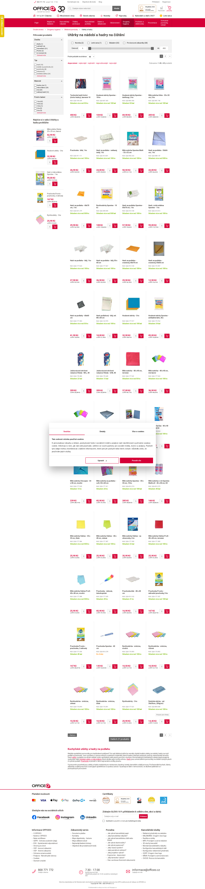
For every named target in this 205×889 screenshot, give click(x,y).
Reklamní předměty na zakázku (154, 833)
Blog (100, 2)
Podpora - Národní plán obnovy (44, 856)
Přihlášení (155, 2)
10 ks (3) (40, 104)
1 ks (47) (40, 101)
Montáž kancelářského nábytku (154, 846)
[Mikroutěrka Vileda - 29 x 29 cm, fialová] (40, 135)
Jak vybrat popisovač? (115, 845)
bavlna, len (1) (41, 85)
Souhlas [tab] (66, 431)
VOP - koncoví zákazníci (42, 848)
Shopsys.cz (113, 887)
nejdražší (91, 63)
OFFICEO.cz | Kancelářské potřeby (49, 9)
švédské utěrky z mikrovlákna (90, 759)
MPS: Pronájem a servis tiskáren (155, 841)
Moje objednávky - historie (82, 838)
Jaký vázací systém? (115, 848)
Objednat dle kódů (89, 2)
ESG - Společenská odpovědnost (45, 843)
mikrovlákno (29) (42, 87)
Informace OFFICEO (41, 830)
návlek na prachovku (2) (45, 67)
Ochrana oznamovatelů (42, 853)
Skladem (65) (114, 43)
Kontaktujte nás (73, 2)
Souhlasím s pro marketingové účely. (123, 821)
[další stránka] (170, 56)
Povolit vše (136, 461)
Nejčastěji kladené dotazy (81, 843)
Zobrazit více (41, 55)
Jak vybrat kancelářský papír (118, 833)
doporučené (72, 63)
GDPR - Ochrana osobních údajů (45, 841)
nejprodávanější (102, 63)
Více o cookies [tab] (138, 431)
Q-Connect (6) (41, 53)
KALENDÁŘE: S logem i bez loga (154, 836)
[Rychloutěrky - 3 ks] (40, 219)
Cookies (36, 858)
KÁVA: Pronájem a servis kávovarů (155, 856)
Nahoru (72, 735)
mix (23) (39, 90)
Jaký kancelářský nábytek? (117, 836)
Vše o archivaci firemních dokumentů (121, 860)
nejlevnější (82, 63)
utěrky (74, 757)
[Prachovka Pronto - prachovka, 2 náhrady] (40, 198)
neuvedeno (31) (42, 48)
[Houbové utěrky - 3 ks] (40, 154)
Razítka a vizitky (149, 838)
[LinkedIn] (90, 816)
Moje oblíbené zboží (79, 841)
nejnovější (112, 63)
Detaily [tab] (102, 431)
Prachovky (85, 761)
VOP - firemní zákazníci (42, 851)
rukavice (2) (41, 71)
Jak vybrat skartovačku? (116, 843)
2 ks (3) (39, 108)
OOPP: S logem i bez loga (152, 853)
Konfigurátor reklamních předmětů (156, 851)
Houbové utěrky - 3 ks (55, 151)
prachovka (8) (41, 69)
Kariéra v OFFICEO (40, 836)
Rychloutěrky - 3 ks (54, 215)
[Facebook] (43, 816)
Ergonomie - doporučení (116, 855)
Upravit (101, 461)
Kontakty (75, 836)
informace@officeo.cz (146, 870)
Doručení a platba (78, 833)
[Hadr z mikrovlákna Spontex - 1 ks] (40, 178)
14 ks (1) (40, 106)
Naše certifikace (39, 838)
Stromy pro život (39, 846)
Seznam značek (39, 861)
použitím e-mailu (119, 821)
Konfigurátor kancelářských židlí (154, 848)
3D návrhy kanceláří (150, 843)
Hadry (129, 759)
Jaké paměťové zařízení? (116, 850)
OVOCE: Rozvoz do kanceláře (154, 858)
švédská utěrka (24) (43, 74)
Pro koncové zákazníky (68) (137, 43)
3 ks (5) (39, 110)
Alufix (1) (40, 44)
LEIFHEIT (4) (41, 46)
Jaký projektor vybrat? (115, 853)
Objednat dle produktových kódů (84, 846)
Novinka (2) (79, 43)
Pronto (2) (40, 51)
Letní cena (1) (96, 43)
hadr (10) (40, 65)
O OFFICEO (37, 833)
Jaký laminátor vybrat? (116, 858)
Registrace (166, 2)
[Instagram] (67, 816)
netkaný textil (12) (43, 92)
